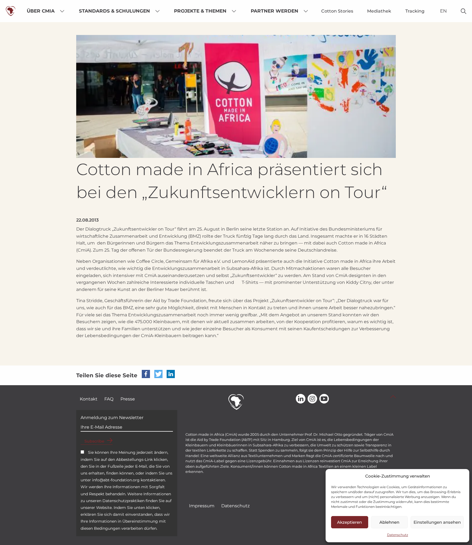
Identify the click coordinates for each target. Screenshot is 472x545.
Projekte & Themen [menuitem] (200, 11)
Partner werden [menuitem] (274, 11)
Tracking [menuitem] (414, 11)
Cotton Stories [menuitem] (337, 11)
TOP (393, 396)
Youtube (324, 399)
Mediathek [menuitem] (379, 11)
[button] (146, 374)
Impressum (201, 505)
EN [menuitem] (443, 11)
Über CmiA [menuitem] (41, 11)
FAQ (108, 399)
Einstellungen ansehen (437, 522)
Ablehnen (389, 522)
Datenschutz (397, 535)
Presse (127, 399)
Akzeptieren (349, 522)
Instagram (312, 399)
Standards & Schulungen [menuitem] (114, 11)
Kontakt (89, 399)
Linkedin (300, 399)
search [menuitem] (463, 11)
